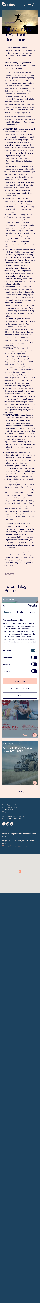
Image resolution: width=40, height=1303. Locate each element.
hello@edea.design (16, 816)
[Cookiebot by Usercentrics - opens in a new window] (28, 605)
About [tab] (32, 612)
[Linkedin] (7, 824)
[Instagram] (11, 824)
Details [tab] (20, 612)
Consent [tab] (7, 612)
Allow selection (20, 688)
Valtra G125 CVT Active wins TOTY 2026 (17, 750)
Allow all (20, 681)
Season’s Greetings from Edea (19, 702)
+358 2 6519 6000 (13, 819)
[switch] (34, 657)
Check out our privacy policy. (14, 846)
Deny (20, 695)
